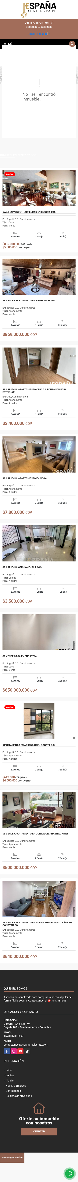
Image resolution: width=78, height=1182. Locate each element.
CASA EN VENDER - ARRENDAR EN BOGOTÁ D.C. (29, 212)
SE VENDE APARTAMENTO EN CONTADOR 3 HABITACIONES (35, 833)
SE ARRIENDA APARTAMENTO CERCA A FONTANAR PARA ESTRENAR (34, 390)
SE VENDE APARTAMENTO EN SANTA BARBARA (28, 300)
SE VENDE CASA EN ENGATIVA (19, 656)
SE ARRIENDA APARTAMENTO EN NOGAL (25, 478)
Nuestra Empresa (16, 1085)
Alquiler (10, 1080)
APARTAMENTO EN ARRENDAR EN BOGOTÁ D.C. (28, 745)
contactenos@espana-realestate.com (26, 1044)
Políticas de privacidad (19, 1095)
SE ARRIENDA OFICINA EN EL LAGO (22, 567)
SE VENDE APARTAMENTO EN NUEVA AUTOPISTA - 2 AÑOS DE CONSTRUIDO (37, 924)
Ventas (10, 1075)
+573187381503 (39, 22)
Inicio (9, 1070)
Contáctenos (13, 1090)
